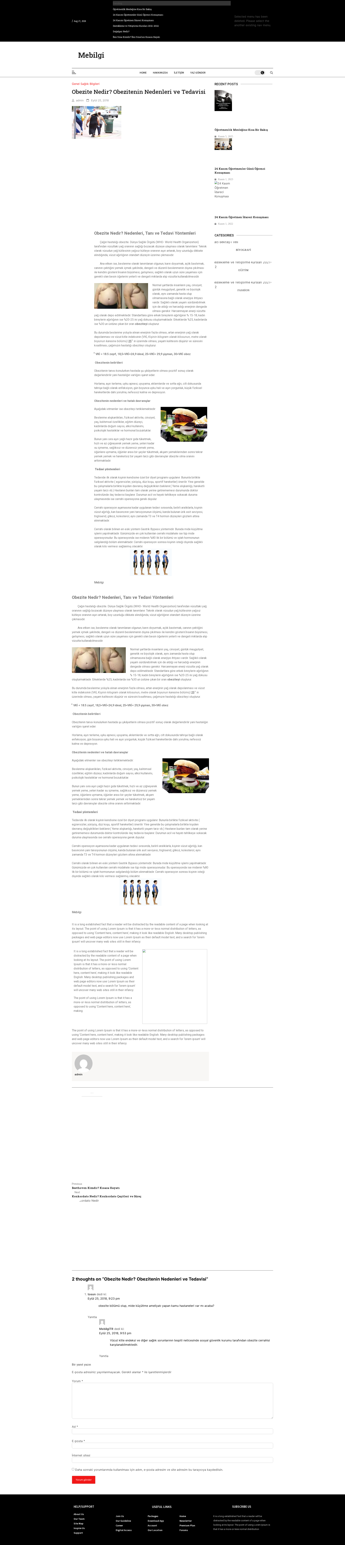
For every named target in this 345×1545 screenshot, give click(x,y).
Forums (184, 1530)
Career (119, 1525)
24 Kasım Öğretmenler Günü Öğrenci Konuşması (138, 14)
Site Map (78, 1523)
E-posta (78, 1441)
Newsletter (186, 1520)
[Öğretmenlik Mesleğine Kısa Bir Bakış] (223, 100)
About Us (79, 1514)
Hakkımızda (160, 72)
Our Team (79, 1518)
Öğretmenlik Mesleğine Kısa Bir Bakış (132, 9)
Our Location (155, 1530)
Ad (75, 1426)
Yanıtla (92, 1317)
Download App (156, 1520)
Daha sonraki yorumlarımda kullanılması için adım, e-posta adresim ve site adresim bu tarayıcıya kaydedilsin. (149, 1469)
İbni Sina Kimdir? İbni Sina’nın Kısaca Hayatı (136, 37)
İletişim (179, 72)
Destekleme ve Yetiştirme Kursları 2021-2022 (136, 25)
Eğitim (243, 270)
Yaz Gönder (198, 72)
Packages (153, 1516)
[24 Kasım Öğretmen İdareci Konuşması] (223, 189)
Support (78, 1532)
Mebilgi (91, 55)
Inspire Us (79, 1528)
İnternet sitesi (81, 1455)
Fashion (244, 290)
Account (152, 1525)
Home (143, 72)
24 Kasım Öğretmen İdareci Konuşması (133, 20)
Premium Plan (187, 1525)
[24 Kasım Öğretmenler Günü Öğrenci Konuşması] (223, 144)
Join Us (120, 1516)
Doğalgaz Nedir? (121, 31)
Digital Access (124, 1530)
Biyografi (243, 250)
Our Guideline (123, 1520)
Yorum (77, 1381)
